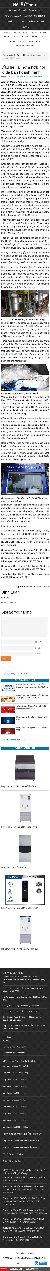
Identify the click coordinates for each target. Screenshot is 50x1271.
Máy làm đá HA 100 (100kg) (14, 1079)
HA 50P (17, 33)
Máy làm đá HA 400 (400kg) (14, 1107)
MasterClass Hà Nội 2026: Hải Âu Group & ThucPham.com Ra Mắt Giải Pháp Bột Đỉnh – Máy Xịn (24, 980)
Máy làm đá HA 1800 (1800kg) (15, 1127)
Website (38, 654)
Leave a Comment (34, 77)
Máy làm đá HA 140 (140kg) (14, 1086)
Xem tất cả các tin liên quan (13, 740)
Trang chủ (7, 55)
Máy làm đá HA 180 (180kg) (14, 1093)
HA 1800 (22, 41)
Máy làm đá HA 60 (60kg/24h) (15, 1073)
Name (37, 642)
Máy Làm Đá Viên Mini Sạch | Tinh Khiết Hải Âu (17, 4)
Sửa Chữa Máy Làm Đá (13, 1154)
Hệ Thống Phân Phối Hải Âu (14, 1047)
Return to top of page (25, 1253)
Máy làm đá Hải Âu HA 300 (14, 867)
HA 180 (16, 37)
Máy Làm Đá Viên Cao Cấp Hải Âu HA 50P (21, 1147)
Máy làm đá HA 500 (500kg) (14, 1113)
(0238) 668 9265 (26, 1213)
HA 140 (6, 37)
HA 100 (43, 33)
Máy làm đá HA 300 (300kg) (14, 1100)
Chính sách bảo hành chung (15, 1052)
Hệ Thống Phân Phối (25, 46)
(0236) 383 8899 (30, 1222)
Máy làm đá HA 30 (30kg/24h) (15, 1066)
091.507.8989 (8, 1192)
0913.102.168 (37, 1189)
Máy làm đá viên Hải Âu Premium (22, 1133)
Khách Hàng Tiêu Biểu (12, 1161)
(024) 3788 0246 (22, 1189)
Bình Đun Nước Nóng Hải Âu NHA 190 (19, 949)
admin (22, 77)
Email (37, 648)
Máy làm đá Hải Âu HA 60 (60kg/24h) (18, 786)
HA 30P (7, 33)
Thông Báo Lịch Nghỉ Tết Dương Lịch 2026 (21, 1005)
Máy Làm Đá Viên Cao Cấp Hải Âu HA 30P (21, 1141)
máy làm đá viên (9, 354)
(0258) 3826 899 (26, 1240)
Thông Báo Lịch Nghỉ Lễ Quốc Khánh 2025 (21, 1011)
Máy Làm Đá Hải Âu (19, 674)
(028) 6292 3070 (33, 1201)
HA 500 (44, 37)
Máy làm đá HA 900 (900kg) (14, 1120)
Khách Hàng (34, 41)
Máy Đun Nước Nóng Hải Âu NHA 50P (19, 908)
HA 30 (25, 33)
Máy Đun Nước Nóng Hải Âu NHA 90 (19, 827)
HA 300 (25, 37)
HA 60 (34, 33)
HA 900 (12, 41)
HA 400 (34, 37)
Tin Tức (17, 55)
